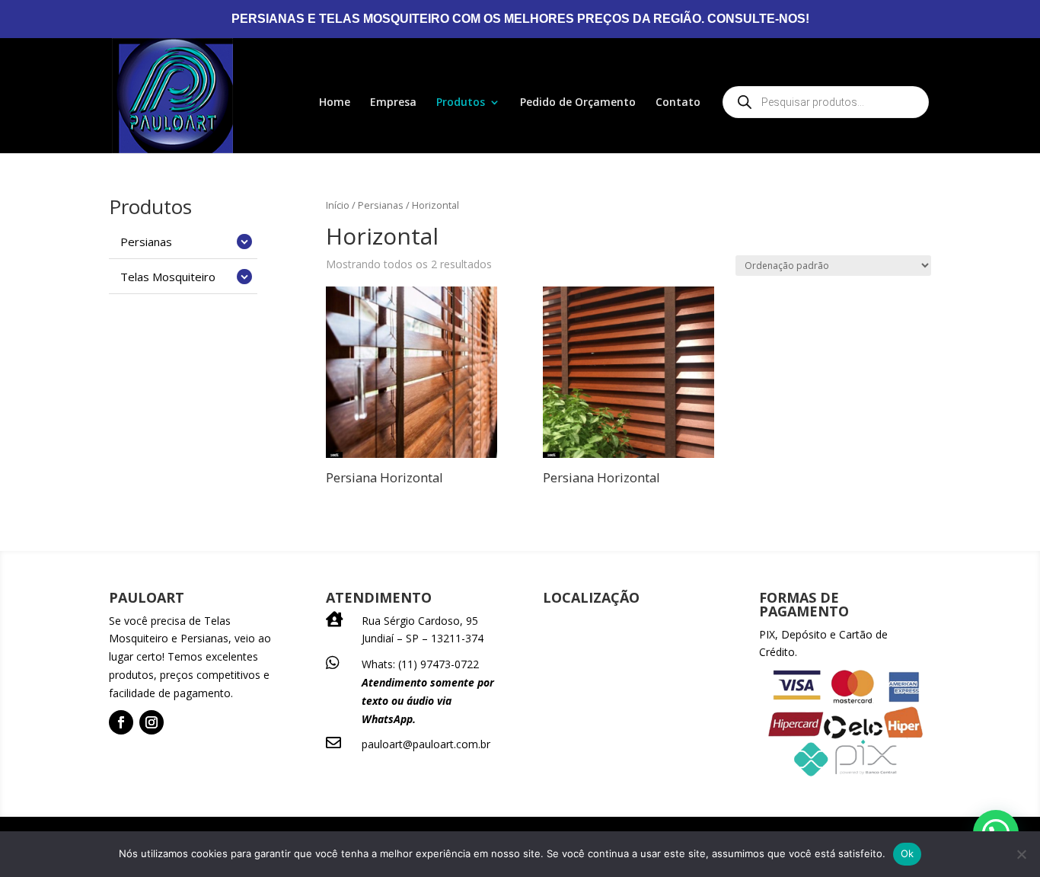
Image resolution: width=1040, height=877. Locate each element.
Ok (907, 853)
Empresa (393, 103)
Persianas (381, 205)
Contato (678, 103)
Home (334, 103)
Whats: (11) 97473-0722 (420, 664)
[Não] (1021, 854)
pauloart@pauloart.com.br (426, 744)
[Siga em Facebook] (121, 722)
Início (337, 205)
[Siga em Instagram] (151, 722)
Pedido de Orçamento (578, 103)
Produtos (460, 103)
